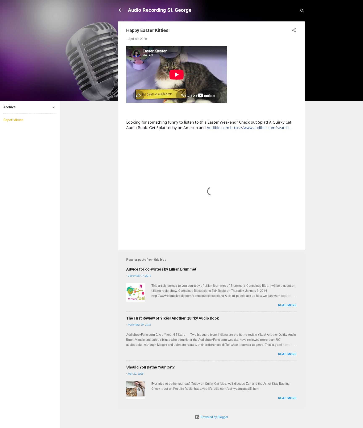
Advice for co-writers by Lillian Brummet (161, 269)
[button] (293, 31)
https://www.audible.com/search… (261, 127)
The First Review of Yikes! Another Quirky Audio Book (172, 318)
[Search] (302, 11)
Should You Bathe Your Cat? (150, 367)
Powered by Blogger (214, 417)
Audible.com (218, 127)
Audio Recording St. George (159, 10)
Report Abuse (13, 120)
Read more (287, 305)
